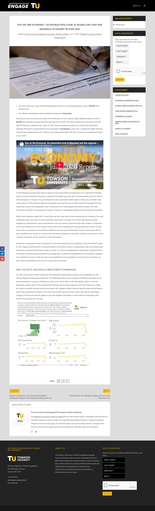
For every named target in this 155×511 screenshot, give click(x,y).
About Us (136, 6)
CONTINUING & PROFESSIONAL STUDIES (127, 100)
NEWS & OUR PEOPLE (121, 134)
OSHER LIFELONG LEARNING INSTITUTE (126, 111)
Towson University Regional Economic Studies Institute (47, 34)
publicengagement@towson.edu (17, 480)
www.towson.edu (13, 483)
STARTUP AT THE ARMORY (122, 128)
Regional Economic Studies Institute (48, 416)
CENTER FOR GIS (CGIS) (122, 95)
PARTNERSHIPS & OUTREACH (123, 116)
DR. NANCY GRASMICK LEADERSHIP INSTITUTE (128, 105)
